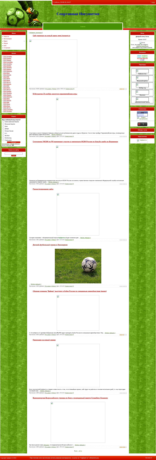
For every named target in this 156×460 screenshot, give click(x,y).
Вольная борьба (10, 124)
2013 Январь (7, 69)
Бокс (6, 126)
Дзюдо (7, 128)
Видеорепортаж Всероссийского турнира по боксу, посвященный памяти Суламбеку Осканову (70, 398)
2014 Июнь (6, 87)
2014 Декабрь (7, 93)
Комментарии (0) (69, 136)
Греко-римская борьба (12, 121)
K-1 (6, 133)
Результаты (5, 143)
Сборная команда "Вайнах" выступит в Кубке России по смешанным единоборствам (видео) (70, 291)
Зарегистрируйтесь (142, 46)
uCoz (154, 458)
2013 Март (6, 73)
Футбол (7, 135)
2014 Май (6, 85)
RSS (153, 2)
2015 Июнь (6, 104)
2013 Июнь (6, 78)
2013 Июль (6, 80)
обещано (46, 445)
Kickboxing (8, 138)
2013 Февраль (7, 71)
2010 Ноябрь (7, 58)
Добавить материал (36, 32)
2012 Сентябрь (8, 62)
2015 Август (7, 107)
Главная (82, 26)
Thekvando (8, 140)
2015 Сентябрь (8, 109)
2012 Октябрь (7, 64)
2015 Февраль (7, 96)
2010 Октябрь (7, 56)
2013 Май (6, 76)
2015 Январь (7, 95)
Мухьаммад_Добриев (50, 88)
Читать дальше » (56, 134)
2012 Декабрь (7, 67)
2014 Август (7, 89)
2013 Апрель (7, 75)
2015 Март (6, 98)
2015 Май (6, 102)
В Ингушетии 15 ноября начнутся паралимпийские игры (55, 94)
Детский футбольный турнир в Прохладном (50, 245)
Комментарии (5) (70, 88)
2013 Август (7, 82)
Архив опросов (15, 143)
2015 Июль (6, 106)
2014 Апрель (7, 84)
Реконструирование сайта (43, 189)
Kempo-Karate (9, 131)
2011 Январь (7, 60)
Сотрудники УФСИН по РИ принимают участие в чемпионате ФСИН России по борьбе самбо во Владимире (75, 142)
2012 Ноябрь (7, 65)
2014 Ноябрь (7, 91)
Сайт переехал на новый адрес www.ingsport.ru (51, 36)
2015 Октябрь (7, 111)
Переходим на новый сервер (44, 340)
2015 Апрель (7, 100)
